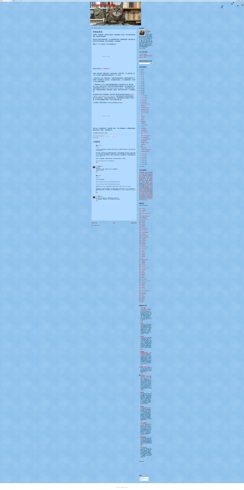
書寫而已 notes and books (145, 366)
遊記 (146, 197)
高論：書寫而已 (142, 298)
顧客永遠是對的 (144, 140)
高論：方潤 (141, 295)
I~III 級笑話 (149, 192)
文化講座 (147, 196)
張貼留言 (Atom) (97, 225)
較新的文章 (94, 223)
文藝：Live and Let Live (143, 219)
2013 (141, 83)
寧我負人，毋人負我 (144, 367)
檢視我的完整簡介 (142, 48)
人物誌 (143, 192)
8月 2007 (143, 102)
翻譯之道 (143, 194)
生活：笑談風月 (142, 261)
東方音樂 (148, 189)
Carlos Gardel (102, 96)
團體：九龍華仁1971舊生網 (144, 216)
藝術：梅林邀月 (142, 274)
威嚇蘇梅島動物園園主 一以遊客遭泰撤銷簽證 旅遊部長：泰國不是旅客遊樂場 (145, 353)
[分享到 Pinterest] (114, 136)
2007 (141, 93)
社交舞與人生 (143, 123)
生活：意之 (141, 258)
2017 (141, 76)
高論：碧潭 (141, 301)
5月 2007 (143, 157)
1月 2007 (143, 164)
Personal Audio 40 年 (145, 112)
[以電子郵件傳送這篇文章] (109, 136)
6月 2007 (143, 155)
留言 (142, 479)
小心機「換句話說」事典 (144, 337)
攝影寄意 (147, 186)
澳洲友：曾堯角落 (142, 238)
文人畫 (141, 448)
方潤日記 (142, 336)
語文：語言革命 (142, 285)
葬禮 (142, 146)
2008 (141, 92)
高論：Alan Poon (142, 288)
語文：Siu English (142, 282)
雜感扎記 (149, 182)
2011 (141, 86)
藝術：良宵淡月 (142, 277)
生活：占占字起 (142, 253)
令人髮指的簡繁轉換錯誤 (145, 139)
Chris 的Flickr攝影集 (143, 54)
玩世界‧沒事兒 (143, 307)
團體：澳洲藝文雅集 (143, 217)
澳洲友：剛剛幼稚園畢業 (143, 232)
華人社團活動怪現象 (145, 137)
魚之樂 (141, 323)
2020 (141, 71)
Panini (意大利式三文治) (145, 135)
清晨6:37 (101, 166)
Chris (97, 166)
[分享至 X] (112, 136)
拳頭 (141, 438)
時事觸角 (142, 172)
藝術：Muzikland (142, 266)
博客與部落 (143, 105)
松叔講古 (142, 198)
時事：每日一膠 (142, 227)
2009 (141, 90)
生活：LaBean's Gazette (143, 246)
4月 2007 (143, 158)
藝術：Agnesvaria (142, 264)
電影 (151, 177)
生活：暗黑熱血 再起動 (143, 259)
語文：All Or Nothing (143, 279)
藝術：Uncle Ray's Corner (144, 267)
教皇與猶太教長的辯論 (145, 151)
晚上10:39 (100, 145)
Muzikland (142, 375)
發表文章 (142, 477)
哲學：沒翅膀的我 (142, 210)
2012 (141, 85)
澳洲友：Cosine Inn (142, 230)
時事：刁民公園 (142, 222)
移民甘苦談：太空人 (145, 107)
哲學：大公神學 (142, 208)
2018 (141, 74)
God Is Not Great (144, 125)
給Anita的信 (142, 393)
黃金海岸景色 (143, 147)
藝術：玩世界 (141, 276)
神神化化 (141, 190)
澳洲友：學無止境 (142, 233)
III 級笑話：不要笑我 (145, 142)
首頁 (114, 223)
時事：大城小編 (142, 224)
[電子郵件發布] (107, 135)
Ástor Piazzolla (111, 96)
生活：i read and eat (143, 248)
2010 (141, 88)
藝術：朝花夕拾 (142, 272)
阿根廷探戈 (106, 68)
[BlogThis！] (110, 136)
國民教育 (147, 187)
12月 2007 (143, 95)
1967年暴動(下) (144, 128)
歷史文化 (142, 180)
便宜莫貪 (142, 116)
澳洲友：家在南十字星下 (143, 235)
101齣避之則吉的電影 (145, 109)
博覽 (142, 196)
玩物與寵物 (142, 185)
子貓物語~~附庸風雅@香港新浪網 (145, 55)
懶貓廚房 (150, 197)
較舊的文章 (134, 223)
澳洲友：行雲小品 (142, 240)
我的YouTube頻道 (142, 57)
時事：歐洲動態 (142, 225)
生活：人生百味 (142, 250)
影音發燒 (150, 194)
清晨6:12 (101, 196)
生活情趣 (146, 183)
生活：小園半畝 (142, 256)
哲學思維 (144, 191)
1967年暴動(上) (144, 130)
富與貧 (142, 119)
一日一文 (142, 126)
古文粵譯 (150, 195)
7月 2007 (143, 153)
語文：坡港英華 (142, 284)
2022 (141, 69)
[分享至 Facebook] (113, 136)
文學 (145, 174)
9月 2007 (143, 100)
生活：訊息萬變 (142, 263)
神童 (142, 114)
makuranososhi (143, 447)
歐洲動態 (142, 351)
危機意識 (142, 324)
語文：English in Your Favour (144, 280)
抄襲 (142, 133)
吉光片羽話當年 (145, 174)
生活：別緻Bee (142, 251)
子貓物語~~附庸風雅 (104, 5)
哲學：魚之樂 (141, 211)
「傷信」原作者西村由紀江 (146, 149)
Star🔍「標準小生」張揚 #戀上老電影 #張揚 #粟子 (145, 309)
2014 (141, 81)
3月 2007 (143, 160)
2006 (141, 166)
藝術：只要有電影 (142, 269)
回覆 (97, 162)
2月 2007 (143, 162)
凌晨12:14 (100, 175)
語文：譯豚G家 (142, 287)
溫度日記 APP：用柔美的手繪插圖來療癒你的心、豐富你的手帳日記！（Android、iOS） (145, 377)
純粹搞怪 (150, 191)
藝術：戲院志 (141, 271)
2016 (141, 78)
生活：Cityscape (142, 245)
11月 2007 (143, 97)
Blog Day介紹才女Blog (145, 103)
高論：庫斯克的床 (142, 293)
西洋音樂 (147, 190)
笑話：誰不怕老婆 (144, 132)
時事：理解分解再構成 (143, 229)
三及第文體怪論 (148, 198)
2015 (141, 79)
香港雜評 (142, 406)
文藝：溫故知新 (142, 221)
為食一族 (146, 178)
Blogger (126, 487)
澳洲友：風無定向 (142, 243)
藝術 (97, 137)
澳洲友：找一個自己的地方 (144, 237)
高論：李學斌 (141, 300)
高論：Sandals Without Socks (144, 290)
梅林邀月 (142, 392)
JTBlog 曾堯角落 (143, 422)
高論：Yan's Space (142, 292)
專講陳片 (143, 195)
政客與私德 (143, 121)
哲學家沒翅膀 (142, 437)
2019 (141, 72)
